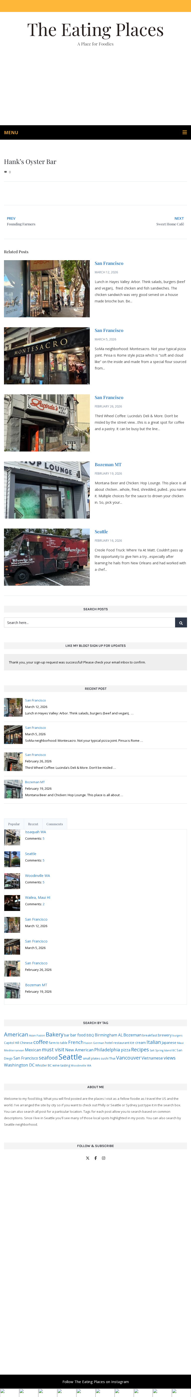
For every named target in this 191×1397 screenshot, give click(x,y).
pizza (125, 1050)
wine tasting (61, 1065)
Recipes (140, 1049)
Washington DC (19, 1065)
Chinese (26, 1042)
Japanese (169, 1042)
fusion (88, 1043)
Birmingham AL (109, 1035)
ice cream (138, 1042)
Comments (55, 824)
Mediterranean (14, 1050)
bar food (78, 1035)
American (16, 1034)
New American (79, 1050)
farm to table (58, 1043)
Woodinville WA (81, 1065)
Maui (180, 1043)
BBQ (90, 1035)
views (170, 1058)
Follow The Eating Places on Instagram (95, 1381)
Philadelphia (107, 1050)
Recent (33, 824)
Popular (14, 824)
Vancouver (128, 1057)
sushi (104, 1058)
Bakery (54, 1034)
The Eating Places (95, 29)
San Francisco (109, 263)
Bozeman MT (108, 464)
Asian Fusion (37, 1035)
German (98, 1043)
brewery (165, 1035)
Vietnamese (152, 1058)
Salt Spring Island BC (163, 1050)
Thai (112, 1058)
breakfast (149, 1035)
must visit (53, 1049)
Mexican (33, 1050)
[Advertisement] (95, 88)
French (76, 1042)
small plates (91, 1058)
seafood (48, 1057)
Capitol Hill (11, 1043)
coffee (40, 1041)
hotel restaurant (117, 1042)
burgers (177, 1035)
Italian (153, 1042)
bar (66, 1035)
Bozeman (132, 1035)
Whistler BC (43, 1065)
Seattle (101, 531)
